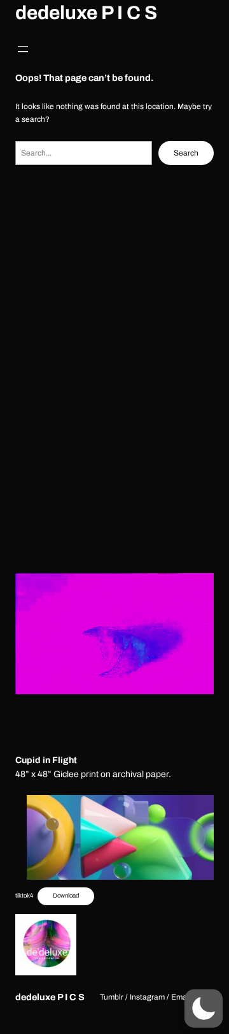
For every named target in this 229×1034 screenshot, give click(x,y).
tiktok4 (24, 895)
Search (186, 153)
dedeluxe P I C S (86, 13)
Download (66, 895)
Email (181, 997)
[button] (203, 1008)
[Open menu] (23, 49)
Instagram (147, 997)
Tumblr (111, 997)
